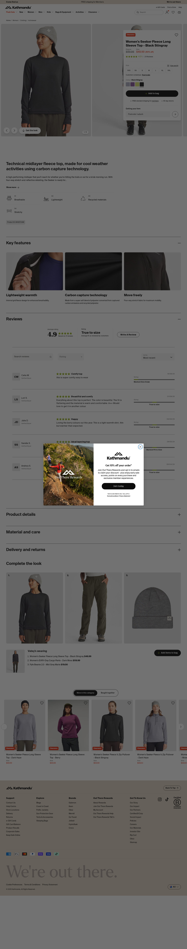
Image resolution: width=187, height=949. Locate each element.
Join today (118, 486)
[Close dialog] (140, 447)
